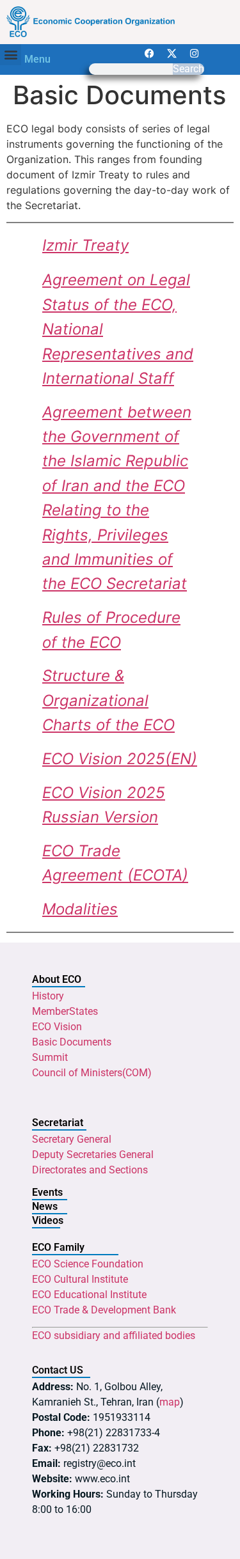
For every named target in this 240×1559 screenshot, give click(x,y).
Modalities (80, 909)
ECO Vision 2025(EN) (119, 758)
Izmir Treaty (85, 245)
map (169, 1402)
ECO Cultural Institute (80, 1279)
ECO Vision (57, 1027)
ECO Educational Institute (89, 1295)
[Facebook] (149, 53)
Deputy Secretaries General (93, 1154)
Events (47, 1192)
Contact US (57, 1370)
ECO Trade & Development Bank (104, 1310)
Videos (47, 1220)
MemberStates (65, 1011)
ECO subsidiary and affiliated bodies (113, 1335)
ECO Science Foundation (87, 1264)
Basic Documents (71, 1042)
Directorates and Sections (90, 1170)
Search (188, 69)
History (48, 996)
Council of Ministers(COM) (92, 1073)
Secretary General (71, 1139)
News (45, 1206)
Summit (50, 1057)
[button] (10, 54)
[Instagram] (194, 53)
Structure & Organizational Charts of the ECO (108, 700)
